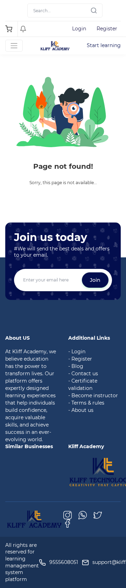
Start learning (104, 45)
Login (79, 28)
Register (107, 28)
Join (95, 280)
